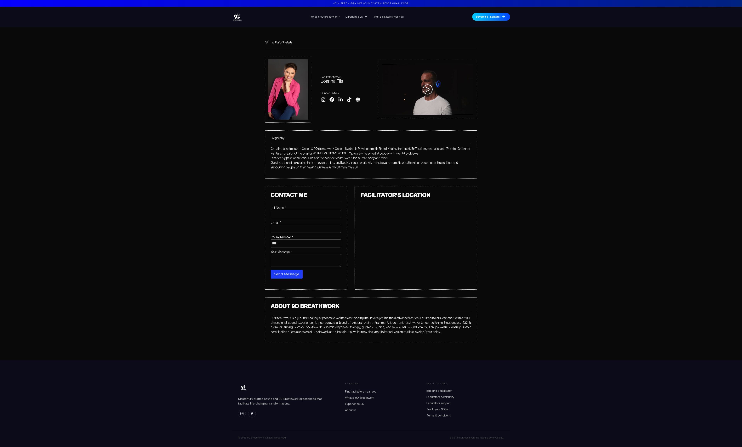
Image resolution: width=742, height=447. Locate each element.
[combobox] (275, 243)
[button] (428, 89)
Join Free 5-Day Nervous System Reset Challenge (371, 3)
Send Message (286, 274)
